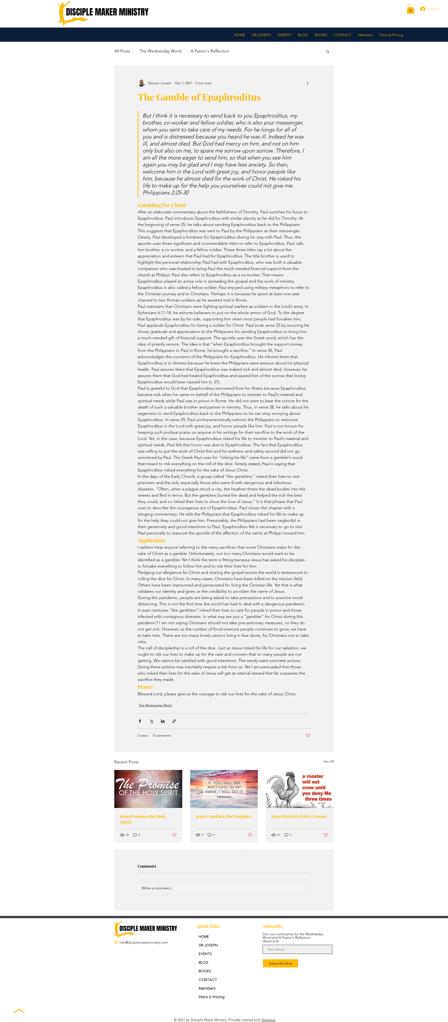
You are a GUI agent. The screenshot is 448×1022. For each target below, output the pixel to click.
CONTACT (208, 979)
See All (328, 761)
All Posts (122, 51)
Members (207, 988)
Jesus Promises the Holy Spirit (143, 819)
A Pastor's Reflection (210, 51)
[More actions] (307, 83)
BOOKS (205, 971)
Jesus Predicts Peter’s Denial (298, 816)
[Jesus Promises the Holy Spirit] (148, 789)
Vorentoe (268, 1020)
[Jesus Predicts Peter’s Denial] (300, 789)
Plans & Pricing (211, 997)
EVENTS (205, 953)
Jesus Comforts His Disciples (223, 816)
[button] (410, 9)
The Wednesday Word (160, 51)
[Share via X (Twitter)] (151, 721)
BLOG (203, 962)
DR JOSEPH (208, 945)
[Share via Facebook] (140, 721)
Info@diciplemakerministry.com (143, 942)
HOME (204, 936)
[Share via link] (174, 721)
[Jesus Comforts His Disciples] (224, 789)
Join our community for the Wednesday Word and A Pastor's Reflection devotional (292, 937)
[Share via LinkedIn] (163, 721)
